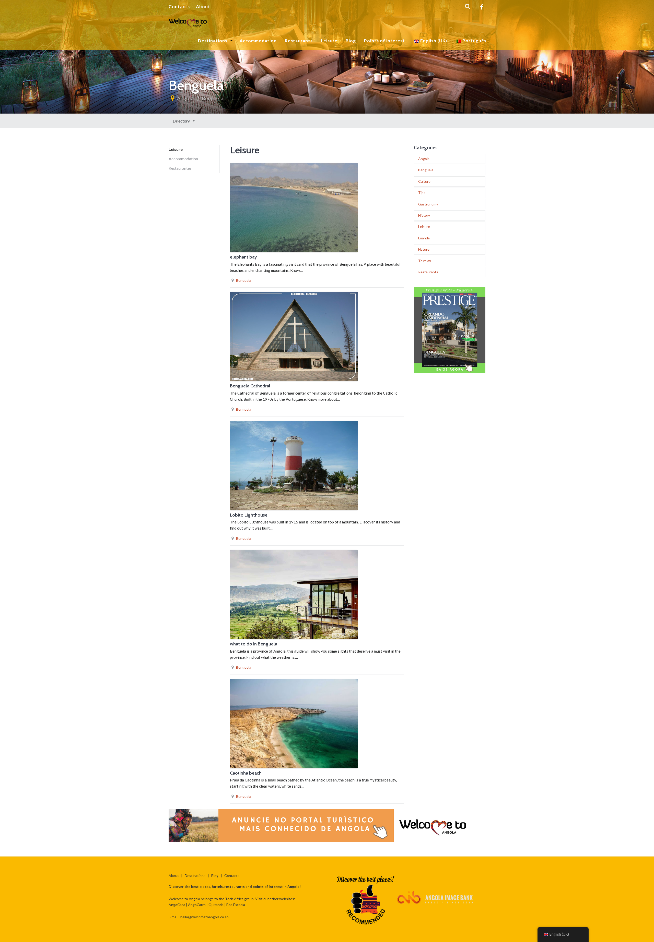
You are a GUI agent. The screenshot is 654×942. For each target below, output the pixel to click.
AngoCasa (177, 904)
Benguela (212, 98)
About (203, 6)
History (424, 215)
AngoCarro (197, 904)
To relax (424, 261)
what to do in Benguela (253, 644)
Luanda (424, 238)
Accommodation (258, 40)
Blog (351, 40)
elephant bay (243, 257)
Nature (423, 249)
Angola (185, 98)
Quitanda (216, 904)
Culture (424, 181)
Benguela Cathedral (250, 386)
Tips (421, 192)
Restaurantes (180, 168)
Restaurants (299, 40)
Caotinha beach (246, 773)
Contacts (179, 6)
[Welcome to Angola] (188, 22)
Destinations (213, 40)
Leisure (329, 40)
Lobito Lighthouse (248, 515)
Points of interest (384, 40)
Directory (182, 120)
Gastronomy (428, 204)
